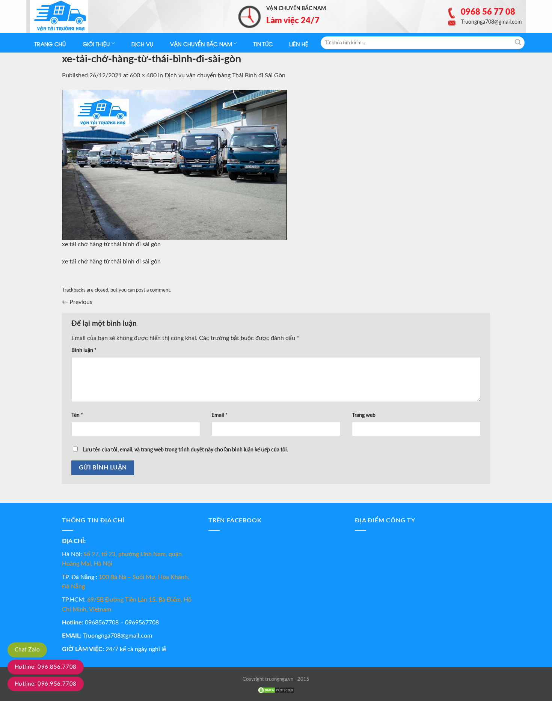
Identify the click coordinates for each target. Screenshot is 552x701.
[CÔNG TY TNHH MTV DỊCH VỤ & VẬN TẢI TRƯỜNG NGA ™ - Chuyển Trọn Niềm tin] (67, 16)
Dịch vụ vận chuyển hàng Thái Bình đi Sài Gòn (224, 75)
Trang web (364, 415)
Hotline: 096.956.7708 (46, 684)
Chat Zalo (27, 650)
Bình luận (84, 350)
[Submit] (517, 42)
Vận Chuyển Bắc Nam (201, 43)
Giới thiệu (96, 43)
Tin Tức (263, 43)
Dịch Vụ (142, 43)
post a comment (153, 290)
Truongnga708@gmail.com (117, 636)
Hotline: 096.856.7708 (46, 667)
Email (219, 415)
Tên (77, 415)
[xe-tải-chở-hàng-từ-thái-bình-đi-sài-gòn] (174, 164)
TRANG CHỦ (50, 43)
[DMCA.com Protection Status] (276, 690)
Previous (77, 302)
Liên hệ (298, 43)
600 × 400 (143, 75)
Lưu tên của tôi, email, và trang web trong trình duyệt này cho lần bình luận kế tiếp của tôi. (185, 450)
